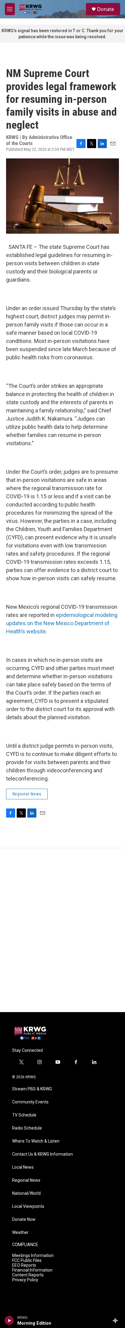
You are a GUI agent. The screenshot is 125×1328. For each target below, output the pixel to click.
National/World (26, 1193)
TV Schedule (24, 1115)
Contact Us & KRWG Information (42, 1154)
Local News (23, 1167)
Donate (105, 9)
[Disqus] (62, 930)
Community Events (30, 1102)
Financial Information (32, 1270)
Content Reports (28, 1275)
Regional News (26, 793)
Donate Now (23, 1219)
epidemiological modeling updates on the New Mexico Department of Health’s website (61, 623)
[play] (9, 1320)
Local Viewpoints (28, 1206)
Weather (20, 1232)
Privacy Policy (25, 1280)
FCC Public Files (27, 1260)
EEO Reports (24, 1265)
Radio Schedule (27, 1128)
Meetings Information (33, 1255)
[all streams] (117, 1320)
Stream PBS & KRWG (32, 1089)
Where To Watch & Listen (35, 1141)
